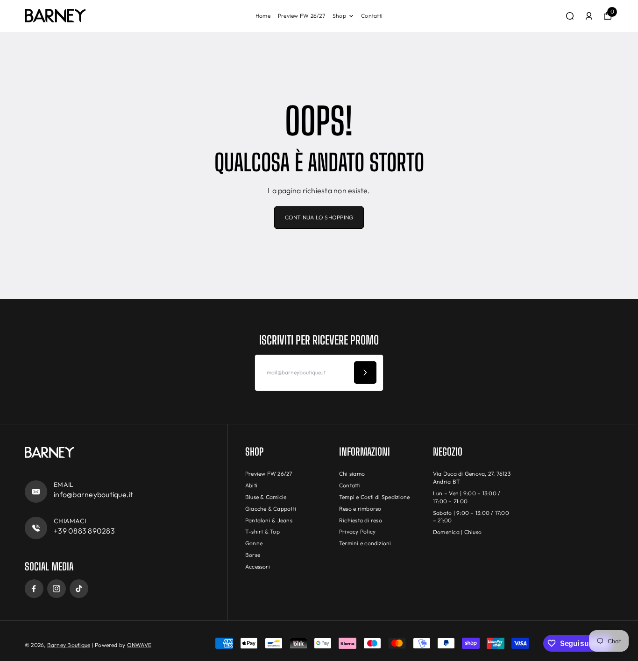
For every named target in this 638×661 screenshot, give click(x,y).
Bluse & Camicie (266, 496)
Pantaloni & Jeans (268, 520)
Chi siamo (352, 473)
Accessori (257, 566)
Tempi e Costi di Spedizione (374, 496)
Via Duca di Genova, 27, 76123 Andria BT (471, 477)
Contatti (372, 15)
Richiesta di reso (360, 520)
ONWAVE (139, 644)
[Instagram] (56, 588)
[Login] (589, 15)
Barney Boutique (69, 644)
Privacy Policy (357, 531)
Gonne (253, 543)
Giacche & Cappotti (270, 508)
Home (262, 15)
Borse (252, 554)
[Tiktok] (79, 588)
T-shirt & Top (262, 531)
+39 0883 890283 (84, 530)
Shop (339, 15)
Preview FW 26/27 (301, 15)
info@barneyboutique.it (93, 494)
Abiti (251, 485)
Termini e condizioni (365, 543)
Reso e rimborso (360, 508)
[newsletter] (365, 372)
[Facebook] (34, 588)
